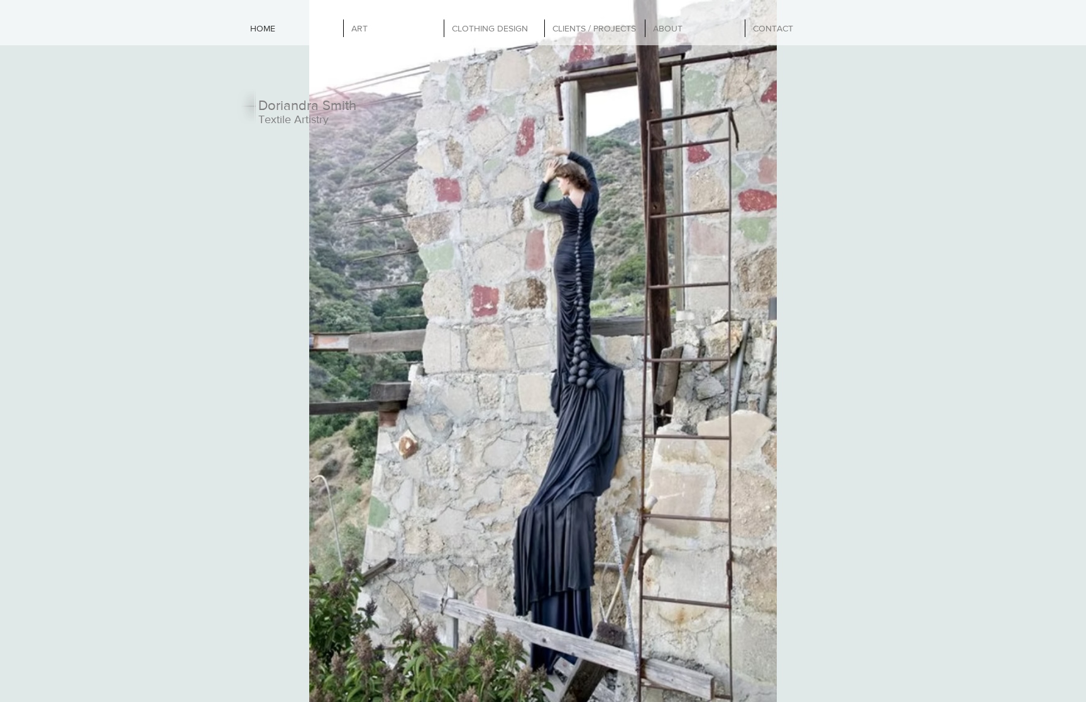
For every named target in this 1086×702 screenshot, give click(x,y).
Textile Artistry (293, 119)
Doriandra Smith (307, 105)
